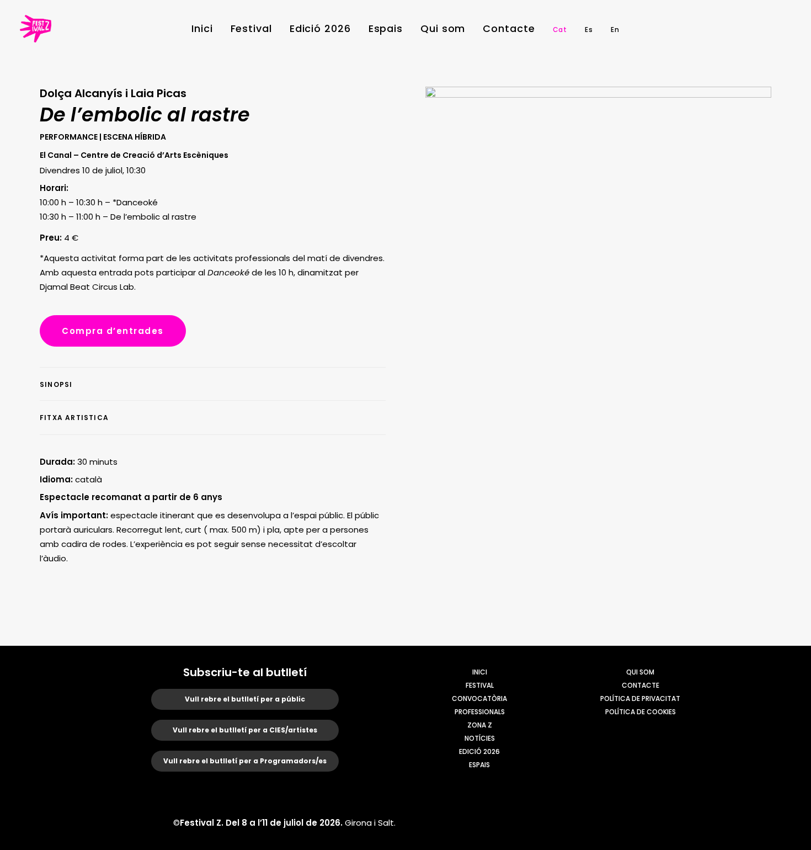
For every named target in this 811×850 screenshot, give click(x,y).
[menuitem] (202, 28)
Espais (386, 28)
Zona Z (479, 725)
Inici (202, 28)
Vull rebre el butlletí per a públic (245, 699)
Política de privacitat (640, 698)
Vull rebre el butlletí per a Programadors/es (245, 761)
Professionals (480, 711)
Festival (251, 28)
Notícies (480, 738)
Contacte (509, 28)
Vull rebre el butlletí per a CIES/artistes (245, 730)
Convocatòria (479, 698)
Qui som (442, 28)
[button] (717, 28)
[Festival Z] (35, 28)
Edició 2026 (320, 28)
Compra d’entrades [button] (113, 331)
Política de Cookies (640, 711)
